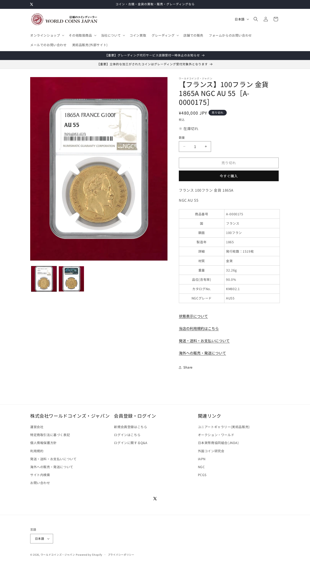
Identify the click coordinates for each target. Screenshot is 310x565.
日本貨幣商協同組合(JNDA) (218, 442)
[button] (46, 35)
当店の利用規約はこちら (199, 328)
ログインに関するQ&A (131, 442)
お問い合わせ (40, 482)
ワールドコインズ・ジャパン (58, 554)
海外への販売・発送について (202, 353)
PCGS (202, 474)
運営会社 (36, 426)
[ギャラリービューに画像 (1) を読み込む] (44, 278)
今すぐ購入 (229, 175)
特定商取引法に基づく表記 (50, 434)
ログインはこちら (127, 434)
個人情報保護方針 (43, 442)
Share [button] (188, 367)
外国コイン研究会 (211, 451)
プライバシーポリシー (121, 554)
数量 (182, 137)
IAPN (202, 459)
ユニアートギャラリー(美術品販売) (224, 426)
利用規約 (36, 451)
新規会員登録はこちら (130, 426)
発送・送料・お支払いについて (204, 340)
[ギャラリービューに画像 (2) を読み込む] (71, 278)
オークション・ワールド (216, 434)
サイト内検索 (40, 474)
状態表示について (193, 316)
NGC (201, 467)
